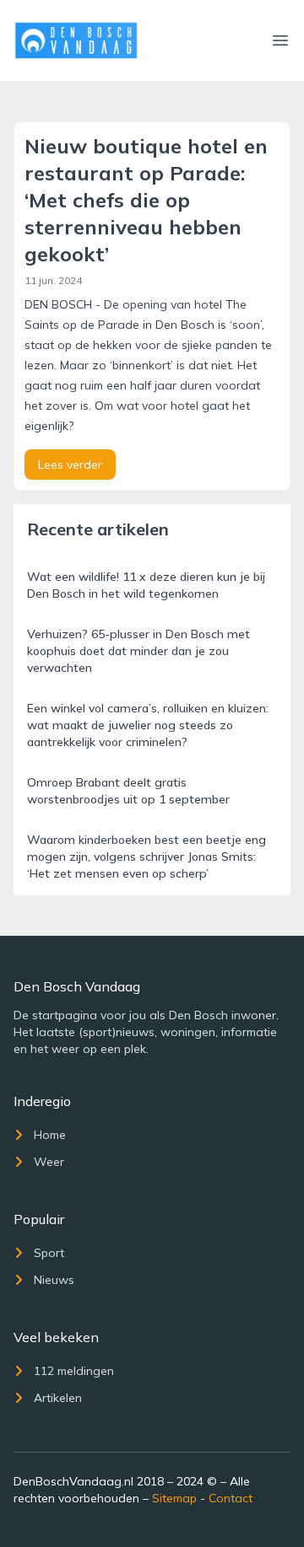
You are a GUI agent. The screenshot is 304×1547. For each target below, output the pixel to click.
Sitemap (174, 1498)
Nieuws (54, 1279)
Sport (49, 1252)
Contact (230, 1498)
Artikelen (58, 1397)
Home (50, 1134)
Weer (49, 1161)
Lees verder (70, 464)
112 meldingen (74, 1370)
